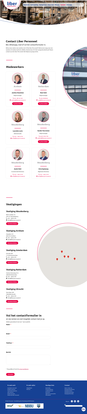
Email (8, 334)
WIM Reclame (31, 401)
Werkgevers (43, 4)
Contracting (34, 4)
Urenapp (69, 4)
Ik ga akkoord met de (17, 369)
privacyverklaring (23, 369)
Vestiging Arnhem (15, 230)
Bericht (8, 352)
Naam (8, 324)
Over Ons (51, 4)
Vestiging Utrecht (15, 289)
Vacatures (26, 4)
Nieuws (57, 4)
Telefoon (9, 343)
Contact (63, 4)
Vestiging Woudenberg (17, 211)
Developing (24, 401)
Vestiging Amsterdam (16, 250)
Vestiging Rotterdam (16, 269)
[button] (68, 257)
